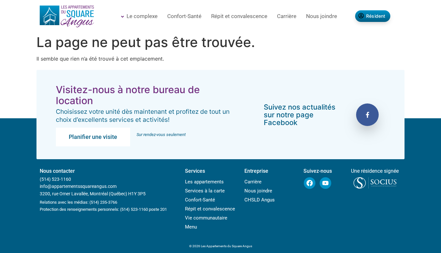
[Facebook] (309, 183)
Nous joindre (321, 16)
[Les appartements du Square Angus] (67, 17)
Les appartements (204, 182)
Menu (191, 227)
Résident (375, 16)
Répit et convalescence (239, 16)
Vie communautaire (206, 218)
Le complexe (142, 16)
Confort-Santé (184, 16)
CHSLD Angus (259, 200)
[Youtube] (325, 183)
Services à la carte (205, 191)
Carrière (286, 16)
